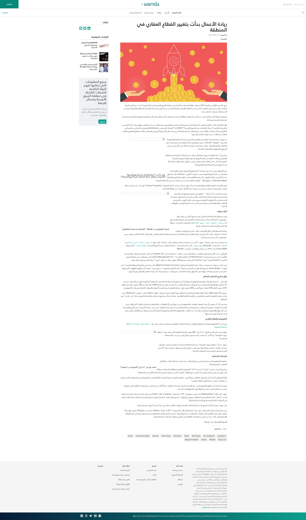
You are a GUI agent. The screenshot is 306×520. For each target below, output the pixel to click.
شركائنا (180, 479)
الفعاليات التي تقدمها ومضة (146, 479)
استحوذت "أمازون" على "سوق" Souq (209, 223)
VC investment (209, 435)
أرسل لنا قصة (125, 470)
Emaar (130, 435)
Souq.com (222, 439)
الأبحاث (166, 12)
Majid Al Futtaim (191, 439)
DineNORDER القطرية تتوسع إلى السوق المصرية (89, 45)
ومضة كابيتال (148, 12)
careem (204, 439)
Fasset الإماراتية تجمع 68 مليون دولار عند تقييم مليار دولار (88, 56)
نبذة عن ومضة (299, 4)
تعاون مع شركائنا (124, 479)
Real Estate (196, 435)
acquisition (221, 435)
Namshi (212, 439)
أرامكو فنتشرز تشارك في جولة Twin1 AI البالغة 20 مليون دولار (88, 67)
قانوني (180, 484)
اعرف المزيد (206, 507)
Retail (186, 435)
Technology (166, 435)
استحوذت (196, 245)
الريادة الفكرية (176, 12)
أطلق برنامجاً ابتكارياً (123, 484)
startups (155, 435)
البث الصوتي (151, 470)
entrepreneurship (143, 435)
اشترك (9, 4)
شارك (217, 253)
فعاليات (158, 12)
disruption (177, 435)
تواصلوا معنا (287, 4)
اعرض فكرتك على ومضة (121, 488)
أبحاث (154, 474)
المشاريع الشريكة (136, 12)
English (5, 13)
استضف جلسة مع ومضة (121, 474)
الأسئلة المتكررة (177, 474)
